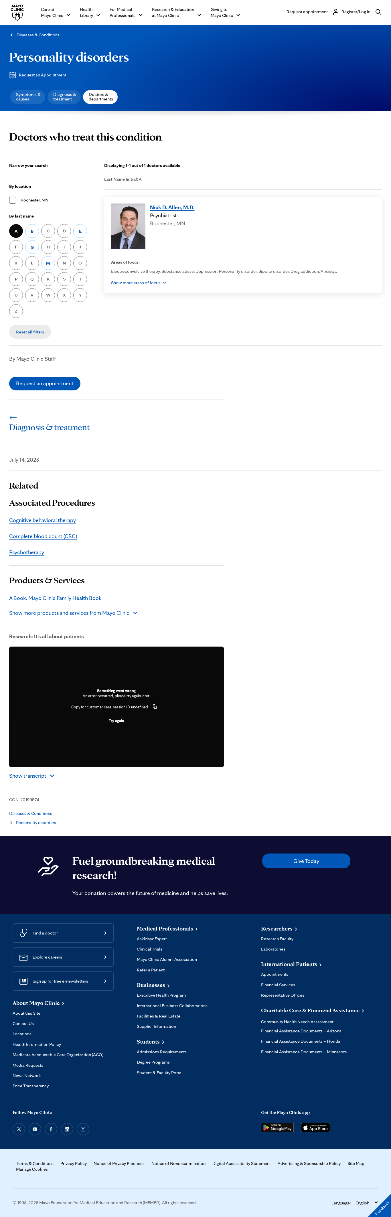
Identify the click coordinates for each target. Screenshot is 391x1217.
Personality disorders (69, 56)
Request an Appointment (42, 75)
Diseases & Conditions (38, 34)
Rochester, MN (34, 200)
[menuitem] (27, 97)
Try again (116, 720)
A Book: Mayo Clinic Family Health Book (55, 597)
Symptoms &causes (28, 97)
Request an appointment (45, 383)
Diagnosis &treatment (64, 97)
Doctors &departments (101, 97)
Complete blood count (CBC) (43, 536)
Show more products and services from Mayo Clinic (69, 612)
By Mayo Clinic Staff (32, 358)
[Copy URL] (154, 707)
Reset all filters (30, 332)
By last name (21, 216)
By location (20, 186)
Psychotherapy (26, 552)
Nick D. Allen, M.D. (172, 207)
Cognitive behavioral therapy (42, 520)
